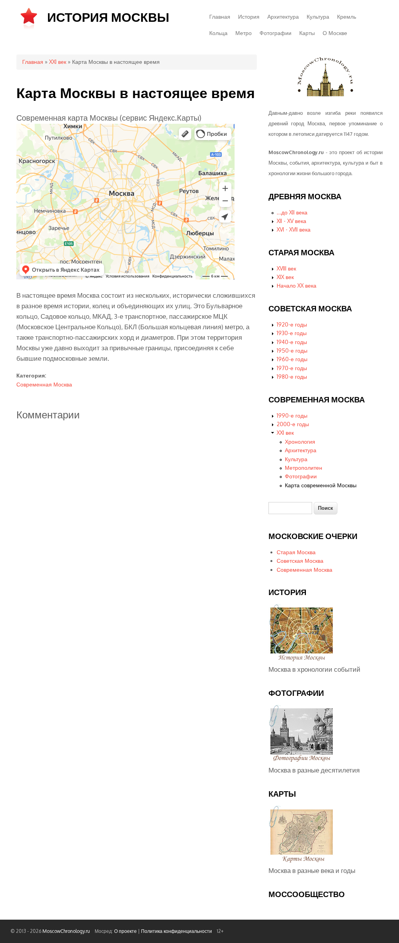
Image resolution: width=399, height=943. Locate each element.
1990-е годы (292, 415)
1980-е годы (292, 376)
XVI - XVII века (294, 229)
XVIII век (286, 268)
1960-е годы (292, 359)
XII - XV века (291, 221)
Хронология (300, 441)
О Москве (335, 33)
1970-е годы (292, 368)
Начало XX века (296, 285)
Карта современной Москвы (321, 485)
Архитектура (283, 16)
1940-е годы (292, 342)
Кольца (218, 33)
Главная (219, 16)
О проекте (125, 931)
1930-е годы (292, 333)
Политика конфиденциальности (176, 931)
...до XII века (292, 212)
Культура (318, 16)
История (249, 16)
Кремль (346, 16)
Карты (307, 33)
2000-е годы (293, 424)
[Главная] (28, 28)
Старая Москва (296, 552)
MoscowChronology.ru (66, 931)
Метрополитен (303, 467)
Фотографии (275, 33)
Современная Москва (44, 384)
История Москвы (108, 17)
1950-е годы (292, 350)
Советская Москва (300, 560)
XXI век (57, 61)
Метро (243, 33)
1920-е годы (292, 324)
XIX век (285, 277)
